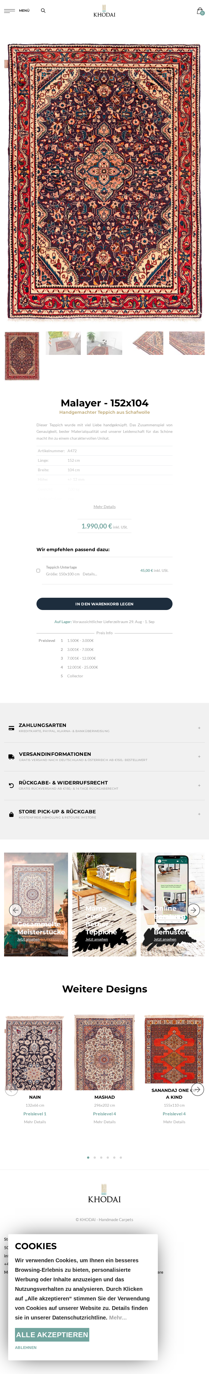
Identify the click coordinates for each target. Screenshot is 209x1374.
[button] (104, 728)
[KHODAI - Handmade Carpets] (104, 10)
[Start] (104, 1192)
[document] (83, 1297)
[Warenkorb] (199, 10)
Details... (90, 574)
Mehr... (118, 1318)
